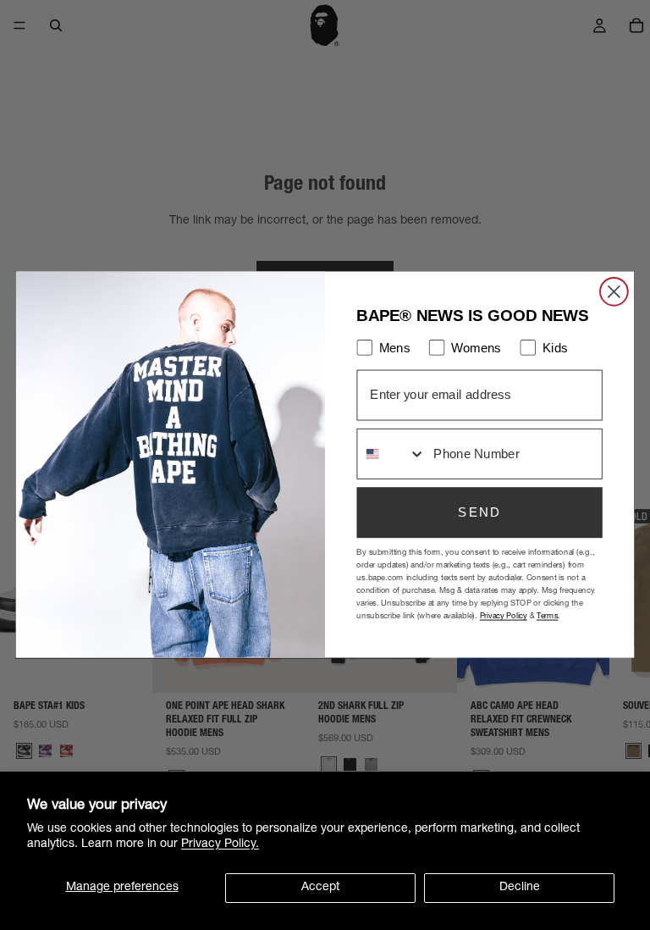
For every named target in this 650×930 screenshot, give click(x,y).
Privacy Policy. (220, 844)
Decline (519, 888)
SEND (479, 512)
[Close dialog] (614, 292)
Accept (320, 888)
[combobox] (391, 454)
